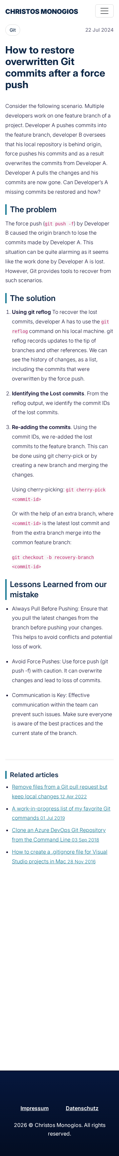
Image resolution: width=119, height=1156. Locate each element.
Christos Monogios (41, 12)
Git (13, 30)
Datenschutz (82, 1108)
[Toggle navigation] (104, 10)
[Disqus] (59, 985)
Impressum (34, 1108)
